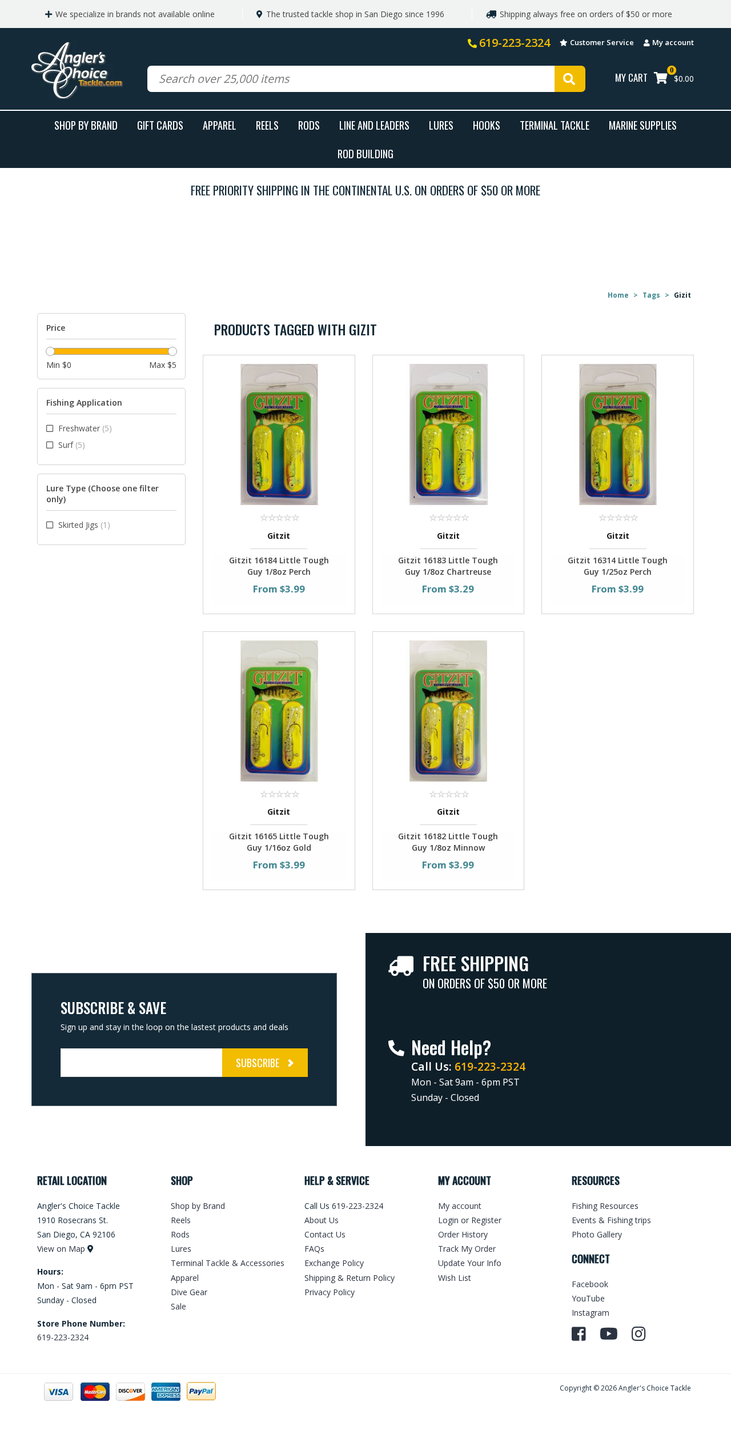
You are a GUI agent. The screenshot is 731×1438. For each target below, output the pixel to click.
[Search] (570, 79)
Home (618, 295)
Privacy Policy (329, 1292)
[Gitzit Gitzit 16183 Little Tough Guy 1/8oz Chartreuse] (448, 433)
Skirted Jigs (84, 524)
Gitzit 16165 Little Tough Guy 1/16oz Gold (279, 842)
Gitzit (278, 535)
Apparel (219, 125)
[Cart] (661, 79)
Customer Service (602, 42)
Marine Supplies (643, 125)
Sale (178, 1306)
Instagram (590, 1312)
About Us (321, 1220)
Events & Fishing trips (611, 1220)
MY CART (631, 77)
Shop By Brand (86, 125)
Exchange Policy (334, 1262)
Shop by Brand (198, 1205)
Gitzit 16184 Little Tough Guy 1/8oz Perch (279, 566)
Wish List (454, 1277)
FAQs (314, 1248)
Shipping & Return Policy (349, 1277)
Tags (651, 295)
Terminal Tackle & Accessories (227, 1262)
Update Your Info (469, 1262)
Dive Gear (189, 1292)
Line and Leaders (374, 125)
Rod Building (365, 153)
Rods (309, 125)
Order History (463, 1234)
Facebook (590, 1284)
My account (673, 42)
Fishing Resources (605, 1205)
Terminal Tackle (554, 125)
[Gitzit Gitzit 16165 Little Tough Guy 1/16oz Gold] (279, 709)
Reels (267, 125)
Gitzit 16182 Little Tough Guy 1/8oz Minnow (448, 842)
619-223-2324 (514, 42)
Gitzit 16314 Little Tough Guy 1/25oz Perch (618, 566)
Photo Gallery (597, 1234)
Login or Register (469, 1220)
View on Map (61, 1248)
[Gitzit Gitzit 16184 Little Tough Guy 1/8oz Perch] (279, 433)
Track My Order (467, 1248)
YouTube (588, 1298)
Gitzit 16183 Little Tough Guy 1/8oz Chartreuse (448, 566)
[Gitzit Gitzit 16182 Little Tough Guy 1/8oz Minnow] (448, 709)
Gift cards (160, 125)
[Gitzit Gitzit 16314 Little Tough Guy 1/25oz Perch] (618, 433)
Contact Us (325, 1234)
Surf (71, 444)
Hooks (486, 125)
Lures (441, 125)
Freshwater (85, 428)
